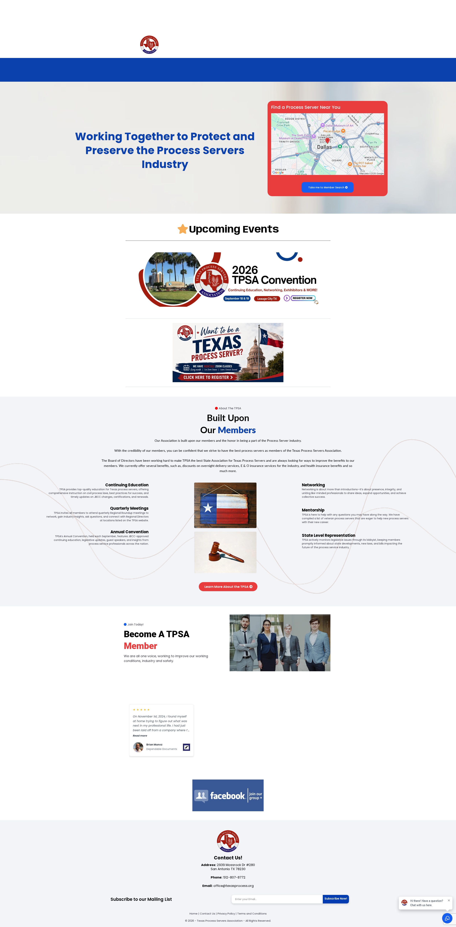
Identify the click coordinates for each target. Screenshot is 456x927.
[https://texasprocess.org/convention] (228, 279)
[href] (327, 144)
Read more (140, 735)
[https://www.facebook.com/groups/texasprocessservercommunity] (228, 795)
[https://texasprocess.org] (149, 45)
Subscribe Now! (336, 899)
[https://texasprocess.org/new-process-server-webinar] (228, 352)
